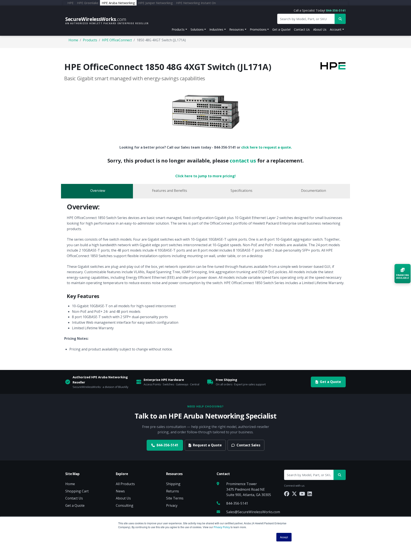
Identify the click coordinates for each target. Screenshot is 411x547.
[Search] (340, 475)
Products (178, 29)
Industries (216, 29)
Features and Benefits (169, 190)
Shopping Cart (77, 491)
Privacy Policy (222, 527)
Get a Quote (330, 381)
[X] (294, 493)
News (120, 491)
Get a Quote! (281, 29)
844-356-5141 (336, 10)
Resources (236, 29)
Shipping (173, 483)
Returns (172, 491)
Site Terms (174, 498)
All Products (125, 483)
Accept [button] (284, 537)
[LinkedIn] (309, 493)
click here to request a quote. (266, 147)
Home (73, 40)
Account (335, 29)
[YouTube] (302, 493)
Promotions (258, 29)
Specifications (241, 190)
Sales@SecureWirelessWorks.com (253, 512)
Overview (97, 190)
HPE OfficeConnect (117, 40)
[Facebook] (286, 493)
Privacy (171, 505)
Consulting (124, 505)
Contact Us (302, 29)
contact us (243, 160)
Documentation (313, 190)
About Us (319, 29)
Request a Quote (207, 445)
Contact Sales (248, 445)
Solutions (197, 29)
